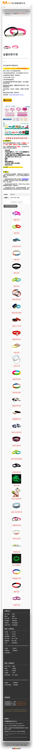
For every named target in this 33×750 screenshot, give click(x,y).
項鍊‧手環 (14, 618)
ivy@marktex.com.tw (21, 701)
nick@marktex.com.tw (21, 703)
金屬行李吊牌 (7, 625)
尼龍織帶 (14, 668)
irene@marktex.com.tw (21, 705)
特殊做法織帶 (7, 675)
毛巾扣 (6, 643)
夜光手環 (16, 485)
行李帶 (13, 672)
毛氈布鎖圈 (15, 684)
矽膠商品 (19, 13)
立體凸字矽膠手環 (16, 512)
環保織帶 (6, 672)
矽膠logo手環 (16, 539)
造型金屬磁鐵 (15, 622)
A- (29, 11)
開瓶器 (6, 616)
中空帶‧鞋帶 (7, 666)
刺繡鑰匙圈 (15, 682)
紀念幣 (13, 614)
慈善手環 (16, 353)
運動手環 (16, 220)
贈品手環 (16, 286)
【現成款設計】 (25, 179)
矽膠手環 (23, 13)
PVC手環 (14, 632)
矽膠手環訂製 (16, 446)
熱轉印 (6, 668)
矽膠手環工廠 (16, 472)
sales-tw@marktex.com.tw (16, 94)
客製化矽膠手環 (16, 432)
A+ (26, 11)
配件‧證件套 (15, 675)
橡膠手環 (16, 592)
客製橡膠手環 (16, 578)
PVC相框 (14, 634)
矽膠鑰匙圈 (15, 650)
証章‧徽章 (7, 618)
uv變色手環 (16, 605)
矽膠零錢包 (7, 650)
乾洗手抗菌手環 (16, 499)
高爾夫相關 (14, 620)
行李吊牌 (13, 636)
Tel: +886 (6, 723)
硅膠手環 (16, 233)
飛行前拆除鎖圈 (8, 684)
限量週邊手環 (16, 419)
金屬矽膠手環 (16, 525)
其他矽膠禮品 (7, 652)
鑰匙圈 (13, 616)
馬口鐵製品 (7, 620)
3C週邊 (6, 632)
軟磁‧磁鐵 (14, 640)
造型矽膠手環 (16, 379)
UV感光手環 (16, 366)
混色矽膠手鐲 (16, 392)
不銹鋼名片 (7, 622)
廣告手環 (16, 273)
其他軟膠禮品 (14, 643)
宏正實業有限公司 (8, 721)
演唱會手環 (16, 552)
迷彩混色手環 (16, 246)
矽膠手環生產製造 (16, 459)
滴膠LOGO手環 (16, 326)
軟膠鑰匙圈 (7, 640)
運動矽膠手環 (16, 339)
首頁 (11, 13)
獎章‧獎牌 (7, 614)
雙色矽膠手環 (16, 299)
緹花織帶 (14, 670)
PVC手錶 (6, 634)
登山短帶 (6, 670)
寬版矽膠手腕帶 (16, 313)
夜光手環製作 (16, 565)
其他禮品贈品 (15, 625)
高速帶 (13, 666)
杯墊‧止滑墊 (14, 638)
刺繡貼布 (6, 682)
